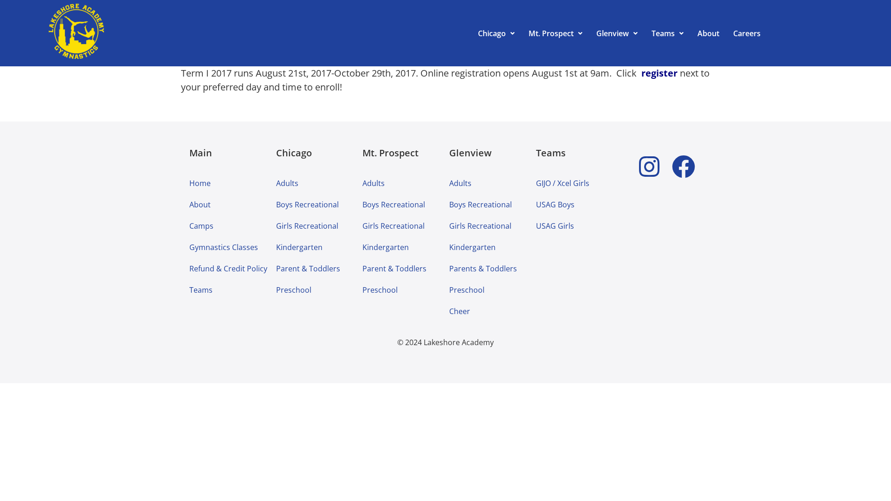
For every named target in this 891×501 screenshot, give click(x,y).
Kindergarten (299, 247)
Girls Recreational (307, 226)
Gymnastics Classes (223, 247)
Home (200, 183)
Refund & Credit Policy (228, 268)
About (708, 33)
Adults (287, 183)
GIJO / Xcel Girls (562, 183)
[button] (496, 33)
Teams (663, 33)
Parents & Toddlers (483, 268)
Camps (201, 226)
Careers (747, 33)
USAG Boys (555, 204)
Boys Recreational (307, 204)
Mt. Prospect (551, 33)
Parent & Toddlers (308, 268)
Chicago (492, 33)
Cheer (459, 311)
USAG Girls (555, 226)
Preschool (293, 290)
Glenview (612, 33)
